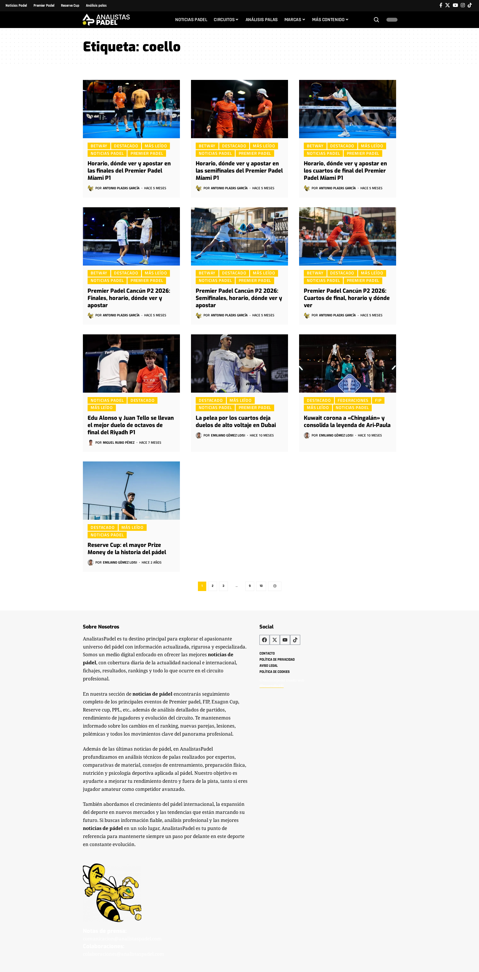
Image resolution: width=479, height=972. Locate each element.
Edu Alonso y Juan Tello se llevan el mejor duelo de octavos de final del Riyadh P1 (131, 425)
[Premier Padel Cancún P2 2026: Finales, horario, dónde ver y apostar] (131, 236)
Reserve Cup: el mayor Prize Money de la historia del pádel (127, 548)
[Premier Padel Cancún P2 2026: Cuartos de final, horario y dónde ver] (347, 236)
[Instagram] (462, 5)
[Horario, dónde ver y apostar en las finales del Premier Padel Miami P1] (131, 109)
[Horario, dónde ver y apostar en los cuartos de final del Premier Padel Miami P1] (347, 109)
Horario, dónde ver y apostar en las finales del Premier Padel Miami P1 (129, 171)
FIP (378, 400)
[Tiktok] (469, 5)
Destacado (126, 146)
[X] (447, 5)
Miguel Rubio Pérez (118, 442)
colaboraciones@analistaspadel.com (123, 954)
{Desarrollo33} (271, 685)
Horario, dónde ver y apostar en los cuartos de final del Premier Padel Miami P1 (345, 171)
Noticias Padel (107, 153)
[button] (376, 19)
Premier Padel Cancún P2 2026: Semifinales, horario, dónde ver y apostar (239, 298)
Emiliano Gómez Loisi (228, 435)
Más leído (156, 146)
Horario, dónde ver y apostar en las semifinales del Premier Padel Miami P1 (239, 171)
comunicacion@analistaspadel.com (122, 938)
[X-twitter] (275, 640)
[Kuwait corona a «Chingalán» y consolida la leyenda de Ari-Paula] (347, 363)
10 (261, 586)
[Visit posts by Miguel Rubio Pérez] (91, 443)
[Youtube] (285, 640)
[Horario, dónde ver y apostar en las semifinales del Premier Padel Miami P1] (239, 109)
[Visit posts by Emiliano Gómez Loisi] (199, 435)
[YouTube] (455, 5)
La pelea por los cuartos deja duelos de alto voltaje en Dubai (236, 421)
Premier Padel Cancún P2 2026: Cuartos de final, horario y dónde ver (347, 298)
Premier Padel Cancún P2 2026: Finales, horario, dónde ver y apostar (129, 298)
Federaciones (353, 400)
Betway (99, 146)
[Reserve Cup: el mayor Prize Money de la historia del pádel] (131, 490)
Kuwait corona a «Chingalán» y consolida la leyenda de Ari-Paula (347, 421)
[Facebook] (441, 5)
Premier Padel (147, 153)
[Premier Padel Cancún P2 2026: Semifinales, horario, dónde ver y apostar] (239, 236)
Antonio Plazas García (121, 188)
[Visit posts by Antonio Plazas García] (91, 188)
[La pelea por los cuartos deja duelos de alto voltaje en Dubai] (239, 363)
